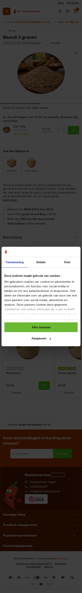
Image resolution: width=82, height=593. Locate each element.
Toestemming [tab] (15, 262)
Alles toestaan (41, 327)
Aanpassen (38, 338)
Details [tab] (41, 262)
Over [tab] (67, 262)
